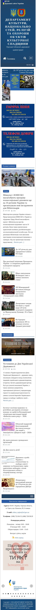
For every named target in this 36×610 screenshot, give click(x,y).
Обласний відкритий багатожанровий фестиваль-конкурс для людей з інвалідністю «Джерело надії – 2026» (17, 428)
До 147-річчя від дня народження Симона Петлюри (24, 251)
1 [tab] (3, 594)
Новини (6, 191)
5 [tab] (13, 594)
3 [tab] (8, 594)
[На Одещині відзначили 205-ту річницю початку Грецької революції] (8, 319)
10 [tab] (26, 594)
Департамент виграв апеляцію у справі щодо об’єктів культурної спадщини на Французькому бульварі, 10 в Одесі (17, 307)
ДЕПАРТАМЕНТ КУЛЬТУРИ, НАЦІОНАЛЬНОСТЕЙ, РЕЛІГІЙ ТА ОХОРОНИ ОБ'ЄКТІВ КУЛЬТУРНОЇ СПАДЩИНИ (18, 31)
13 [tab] (33, 594)
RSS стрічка (19, 538)
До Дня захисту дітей (11, 450)
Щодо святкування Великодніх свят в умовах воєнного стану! (23, 276)
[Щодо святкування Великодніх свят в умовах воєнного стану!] (8, 272)
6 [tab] (16, 594)
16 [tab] (17, 597)
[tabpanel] (18, 586)
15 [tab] (15, 597)
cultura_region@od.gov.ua (20, 512)
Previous (3, 586)
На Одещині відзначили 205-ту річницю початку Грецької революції (23, 323)
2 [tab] (6, 594)
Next (31, 586)
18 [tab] (22, 597)
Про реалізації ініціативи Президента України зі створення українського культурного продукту (17, 263)
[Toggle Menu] (31, 496)
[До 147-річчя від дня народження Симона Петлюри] (8, 249)
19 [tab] (25, 597)
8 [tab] (21, 594)
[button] (28, 65)
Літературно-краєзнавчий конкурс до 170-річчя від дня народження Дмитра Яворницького (17, 484)
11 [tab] (28, 594)
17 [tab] (19, 597)
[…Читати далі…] (18, 242)
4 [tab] (11, 594)
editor (14, 210)
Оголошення (7, 360)
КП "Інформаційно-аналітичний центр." (18, 608)
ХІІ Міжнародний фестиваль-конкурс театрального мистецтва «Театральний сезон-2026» (16, 291)
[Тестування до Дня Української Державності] (18, 339)
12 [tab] (31, 594)
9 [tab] (23, 594)
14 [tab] (12, 597)
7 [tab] (18, 594)
